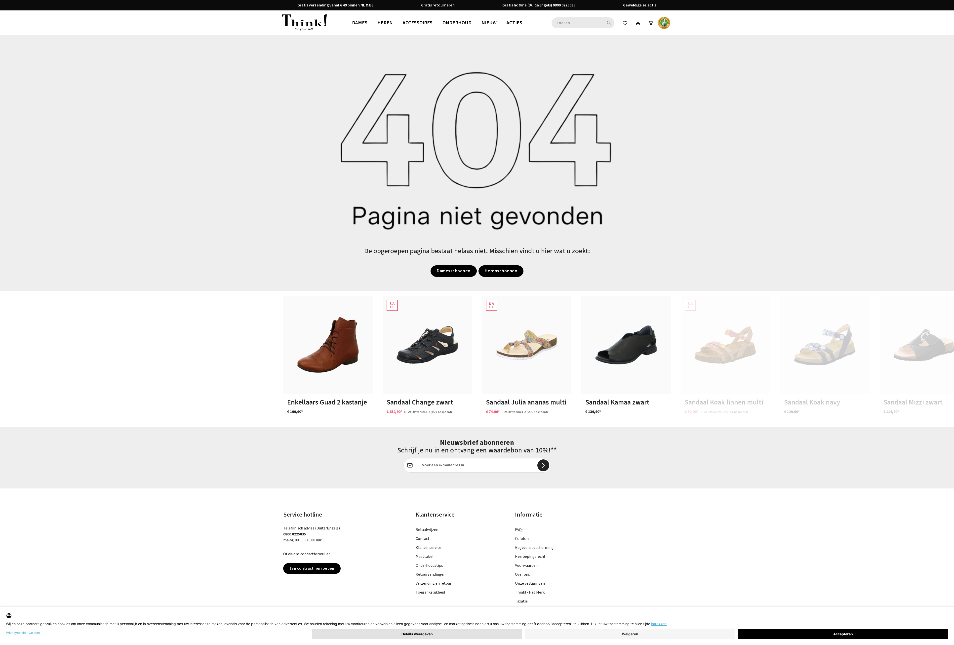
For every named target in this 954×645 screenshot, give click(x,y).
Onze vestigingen (530, 583)
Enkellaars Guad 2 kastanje (327, 402)
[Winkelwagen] (651, 23)
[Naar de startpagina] (304, 23)
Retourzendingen (430, 574)
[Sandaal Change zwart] (427, 345)
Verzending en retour (433, 583)
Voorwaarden (526, 565)
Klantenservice (428, 547)
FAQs (519, 529)
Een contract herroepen (311, 568)
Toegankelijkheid (430, 592)
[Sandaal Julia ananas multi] (526, 345)
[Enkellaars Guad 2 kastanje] (328, 345)
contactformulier (315, 554)
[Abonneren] (543, 465)
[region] (477, 359)
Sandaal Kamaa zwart (617, 402)
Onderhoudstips (429, 565)
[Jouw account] (638, 23)
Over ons (522, 574)
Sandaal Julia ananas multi (526, 402)
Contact (423, 538)
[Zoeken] (609, 23)
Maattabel (425, 556)
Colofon (522, 538)
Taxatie (521, 601)
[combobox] (577, 23)
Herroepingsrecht (530, 556)
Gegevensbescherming (534, 547)
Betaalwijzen (427, 529)
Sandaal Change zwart (420, 402)
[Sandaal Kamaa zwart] (626, 345)
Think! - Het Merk (530, 592)
